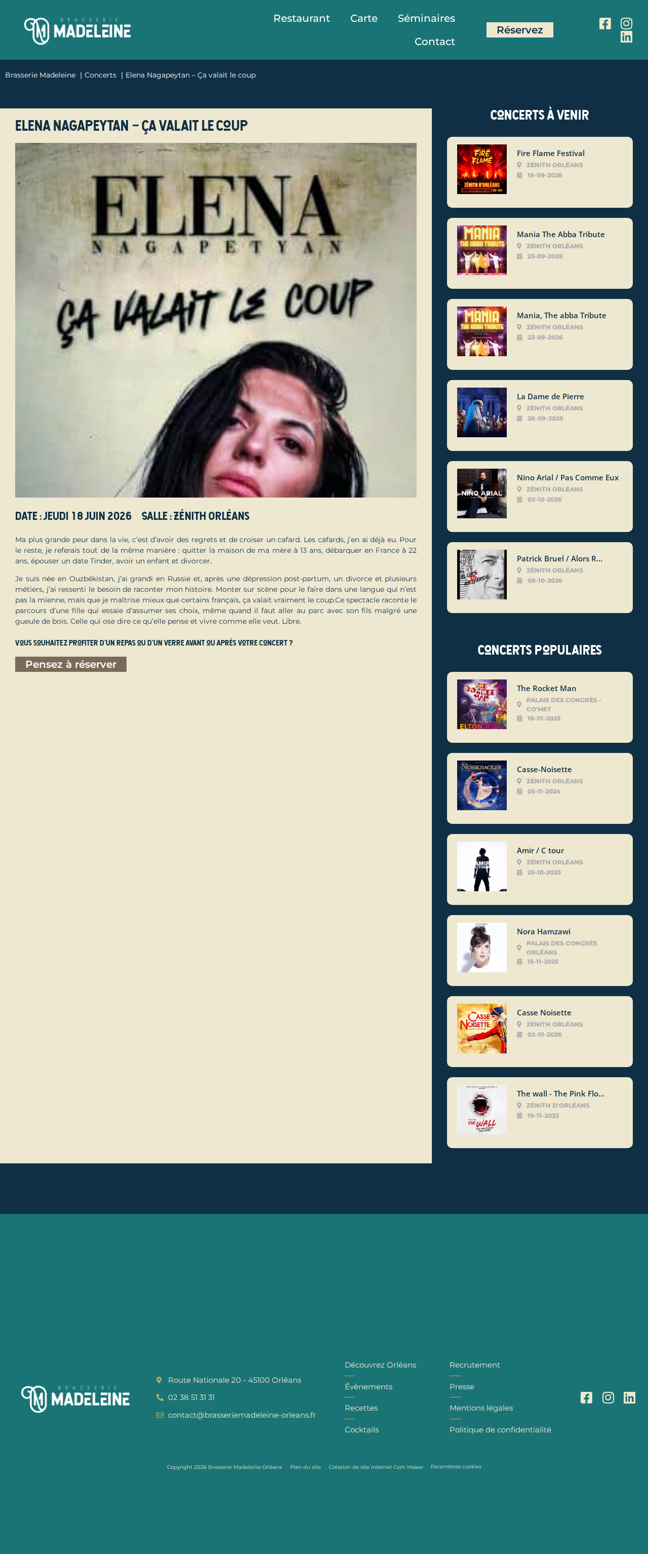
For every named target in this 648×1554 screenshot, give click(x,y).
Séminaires (426, 18)
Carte (364, 18)
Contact (435, 41)
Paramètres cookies (456, 1466)
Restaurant (301, 18)
